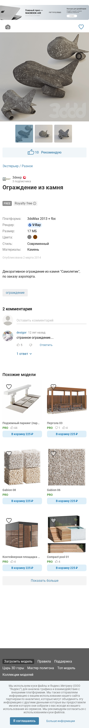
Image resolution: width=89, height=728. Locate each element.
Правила (44, 661)
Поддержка (63, 661)
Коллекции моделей (17, 675)
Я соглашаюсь (24, 721)
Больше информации (60, 721)
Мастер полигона (40, 668)
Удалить (57, 370)
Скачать (57, 370)
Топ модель (66, 668)
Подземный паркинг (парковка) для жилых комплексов (21, 423)
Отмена (31, 370)
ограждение (15, 293)
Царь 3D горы (13, 668)
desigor (21, 332)
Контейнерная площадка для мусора (21, 557)
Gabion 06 (53, 490)
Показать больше (44, 581)
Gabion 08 (9, 490)
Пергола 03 (55, 423)
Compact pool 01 (58, 557)
